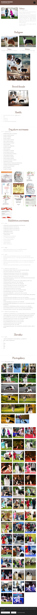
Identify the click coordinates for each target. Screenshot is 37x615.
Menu (34, 2)
